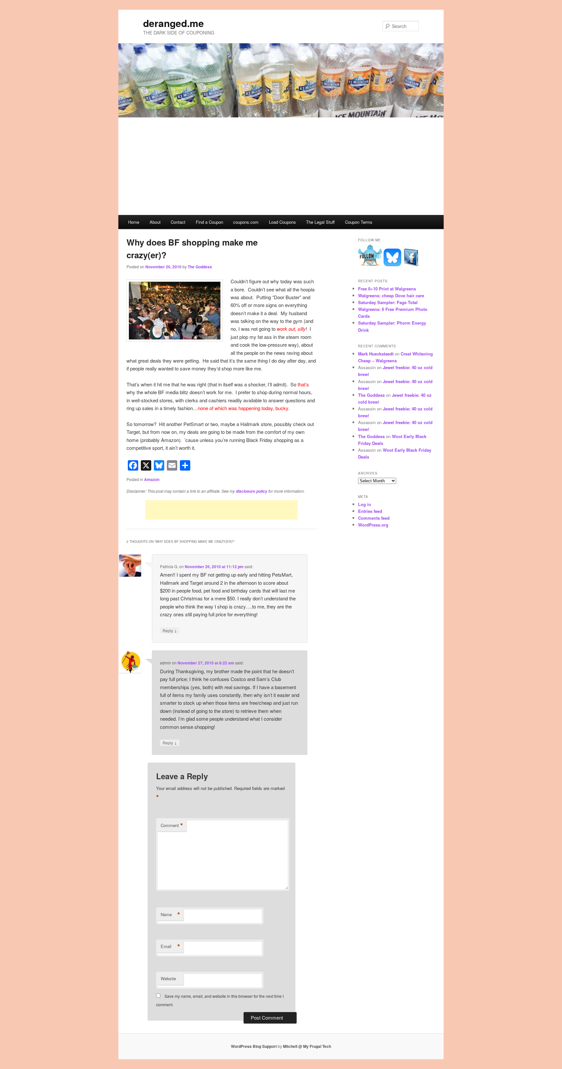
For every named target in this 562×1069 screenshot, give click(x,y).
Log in (364, 504)
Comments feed (374, 518)
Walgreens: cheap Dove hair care (391, 295)
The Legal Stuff (320, 222)
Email (170, 946)
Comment (172, 825)
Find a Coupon (209, 222)
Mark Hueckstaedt (376, 354)
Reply (170, 630)
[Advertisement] (281, 166)
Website (168, 978)
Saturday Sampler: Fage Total (388, 302)
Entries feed (370, 511)
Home (133, 222)
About (155, 222)
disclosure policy (251, 491)
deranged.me (173, 23)
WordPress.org (373, 525)
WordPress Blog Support (254, 1046)
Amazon (151, 479)
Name (170, 914)
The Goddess (200, 267)
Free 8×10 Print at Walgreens (387, 289)
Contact (178, 222)
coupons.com (246, 222)
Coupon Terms (358, 222)
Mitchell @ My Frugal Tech (307, 1046)
